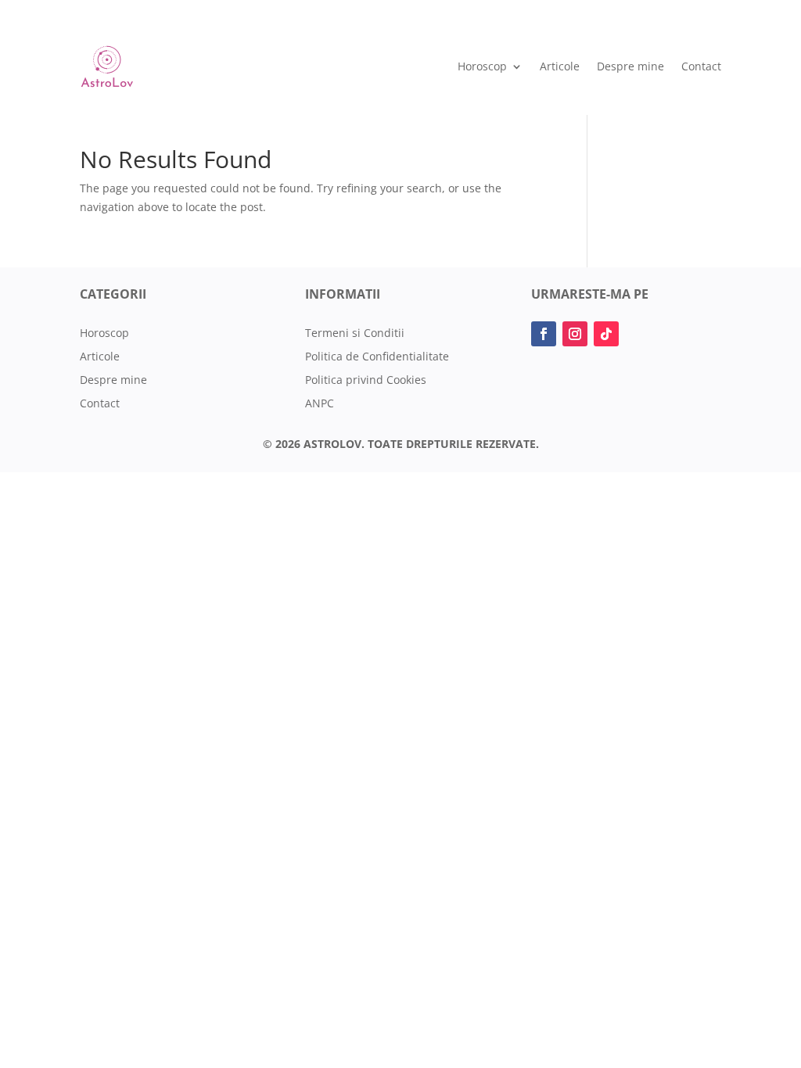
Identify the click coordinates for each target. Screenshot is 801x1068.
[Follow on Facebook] (543, 333)
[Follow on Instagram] (574, 333)
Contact (701, 66)
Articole (560, 66)
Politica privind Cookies (365, 381)
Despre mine (630, 66)
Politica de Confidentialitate (377, 357)
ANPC (319, 404)
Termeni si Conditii (354, 334)
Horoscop (482, 66)
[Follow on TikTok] (606, 333)
